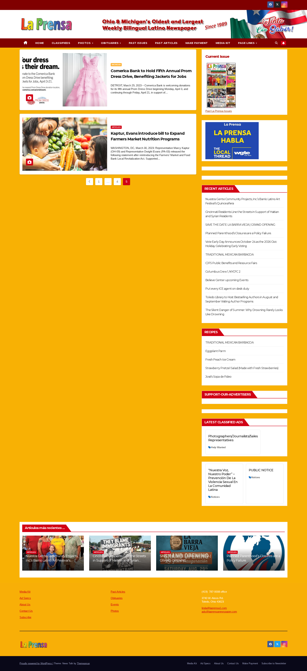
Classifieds (61, 43)
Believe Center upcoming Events (226, 280)
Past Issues (138, 43)
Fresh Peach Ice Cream (220, 359)
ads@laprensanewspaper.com (219, 611)
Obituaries (110, 43)
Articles (116, 127)
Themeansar (83, 663)
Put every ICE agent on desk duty (227, 288)
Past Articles (166, 43)
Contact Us (26, 610)
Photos (84, 43)
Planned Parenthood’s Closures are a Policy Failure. (238, 233)
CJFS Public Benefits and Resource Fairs (231, 263)
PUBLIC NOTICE (261, 470)
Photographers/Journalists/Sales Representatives (233, 438)
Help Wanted (218, 447)
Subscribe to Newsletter (274, 663)
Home (39, 43)
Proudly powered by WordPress (36, 663)
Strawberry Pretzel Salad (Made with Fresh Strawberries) (241, 368)
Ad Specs (25, 598)
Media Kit (223, 43)
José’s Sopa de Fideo (218, 376)
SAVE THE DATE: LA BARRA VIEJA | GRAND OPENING (240, 224)
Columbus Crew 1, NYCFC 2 (222, 271)
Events (115, 604)
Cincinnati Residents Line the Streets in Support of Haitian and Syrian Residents (119, 560)
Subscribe (25, 617)
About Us (25, 604)
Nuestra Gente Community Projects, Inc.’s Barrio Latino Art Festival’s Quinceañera (52, 560)
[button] (276, 42)
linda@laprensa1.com (214, 608)
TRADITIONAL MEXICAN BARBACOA (229, 254)
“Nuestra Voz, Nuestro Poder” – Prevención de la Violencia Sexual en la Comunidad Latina (223, 480)
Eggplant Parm (215, 351)
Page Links (246, 43)
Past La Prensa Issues (218, 110)
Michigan (116, 65)
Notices (215, 496)
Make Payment (196, 43)
